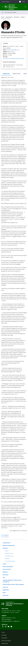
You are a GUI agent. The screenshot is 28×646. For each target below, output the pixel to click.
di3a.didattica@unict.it (7, 621)
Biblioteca (5, 572)
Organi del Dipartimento (9, 545)
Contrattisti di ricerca (9, 556)
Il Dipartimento (6, 543)
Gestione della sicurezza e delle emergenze (13, 584)
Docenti (23, 17)
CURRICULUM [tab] (6, 73)
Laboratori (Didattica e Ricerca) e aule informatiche (12, 581)
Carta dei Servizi (7, 569)
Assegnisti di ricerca (9, 553)
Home (2, 17)
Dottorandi (7, 558)
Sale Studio (5, 575)
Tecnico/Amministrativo (10, 561)
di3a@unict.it (16, 621)
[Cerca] (25, 7)
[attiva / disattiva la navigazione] (2, 7)
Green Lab (5, 587)
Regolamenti (6, 590)
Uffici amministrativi (8, 566)
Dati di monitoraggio (6, 640)
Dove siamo (5, 595)
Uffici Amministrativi (6, 619)
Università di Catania (5, 1)
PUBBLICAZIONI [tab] (16, 73)
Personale (16, 17)
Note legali (4, 635)
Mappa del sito (5, 643)
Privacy (3, 632)
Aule (4, 577)
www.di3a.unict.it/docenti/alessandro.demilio (13, 58)
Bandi (4, 592)
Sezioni (4, 564)
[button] (10, 2)
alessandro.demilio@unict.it (12, 50)
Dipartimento (9, 17)
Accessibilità (4, 638)
